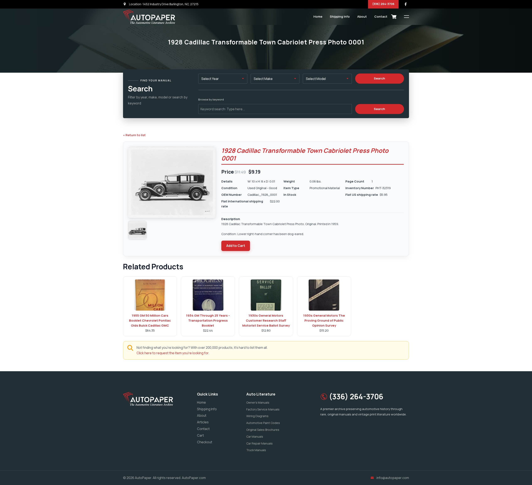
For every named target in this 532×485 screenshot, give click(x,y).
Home (317, 16)
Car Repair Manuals (259, 443)
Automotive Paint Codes (263, 423)
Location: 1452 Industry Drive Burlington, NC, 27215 (163, 4)
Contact (380, 16)
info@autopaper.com (393, 477)
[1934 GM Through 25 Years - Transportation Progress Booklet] (208, 295)
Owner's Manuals (257, 402)
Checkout (204, 442)
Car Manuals (254, 436)
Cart (200, 435)
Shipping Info (340, 16)
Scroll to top (9, 243)
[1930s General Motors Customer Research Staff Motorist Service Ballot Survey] (266, 295)
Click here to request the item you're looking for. (173, 353)
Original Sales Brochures (262, 430)
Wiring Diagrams (257, 416)
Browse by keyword (211, 99)
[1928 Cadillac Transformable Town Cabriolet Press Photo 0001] (137, 230)
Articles (203, 422)
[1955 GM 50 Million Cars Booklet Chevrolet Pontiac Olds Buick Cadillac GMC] (150, 295)
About (362, 16)
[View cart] (393, 16)
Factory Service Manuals (263, 409)
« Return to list (134, 135)
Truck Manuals (256, 450)
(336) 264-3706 (383, 4)
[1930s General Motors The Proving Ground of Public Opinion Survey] (324, 295)
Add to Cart (235, 245)
